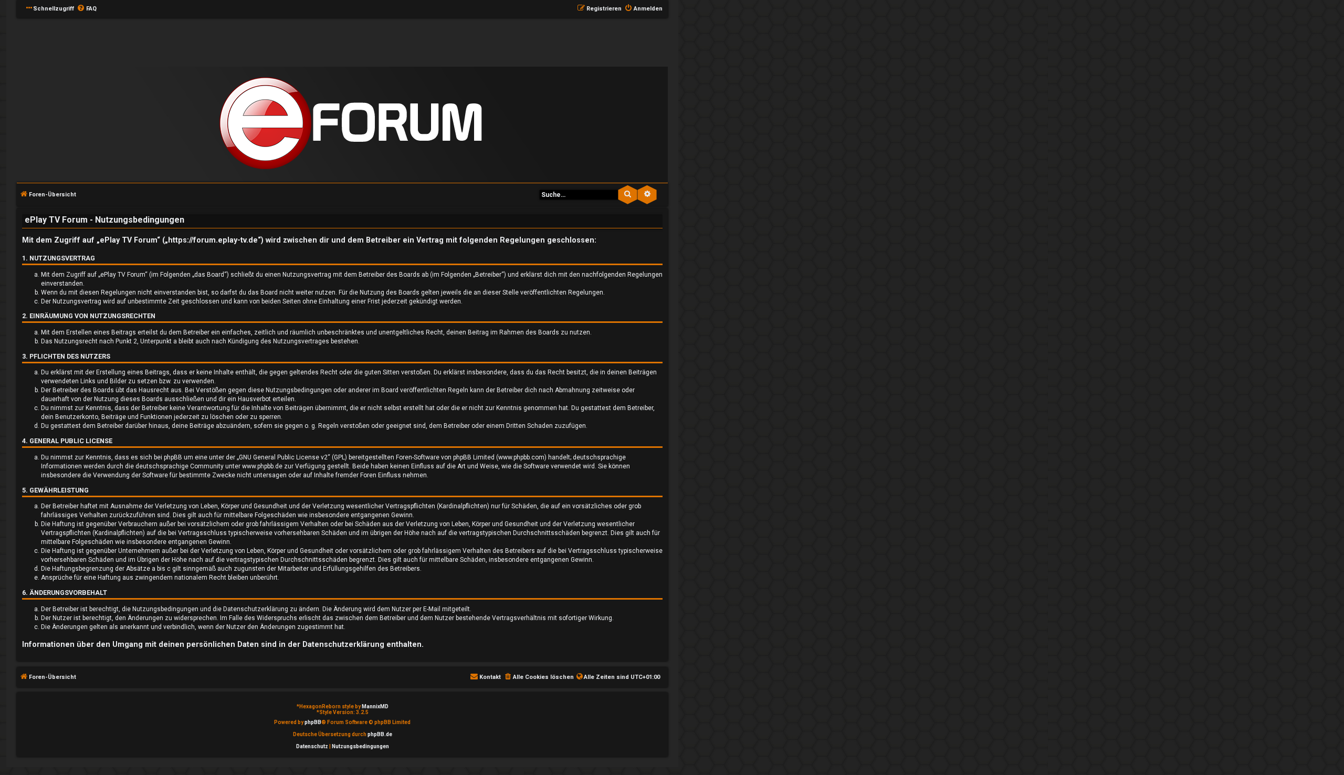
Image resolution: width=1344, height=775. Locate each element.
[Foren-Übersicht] (350, 123)
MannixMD (375, 706)
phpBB (312, 722)
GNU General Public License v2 (283, 457)
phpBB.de (380, 734)
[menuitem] (87, 9)
